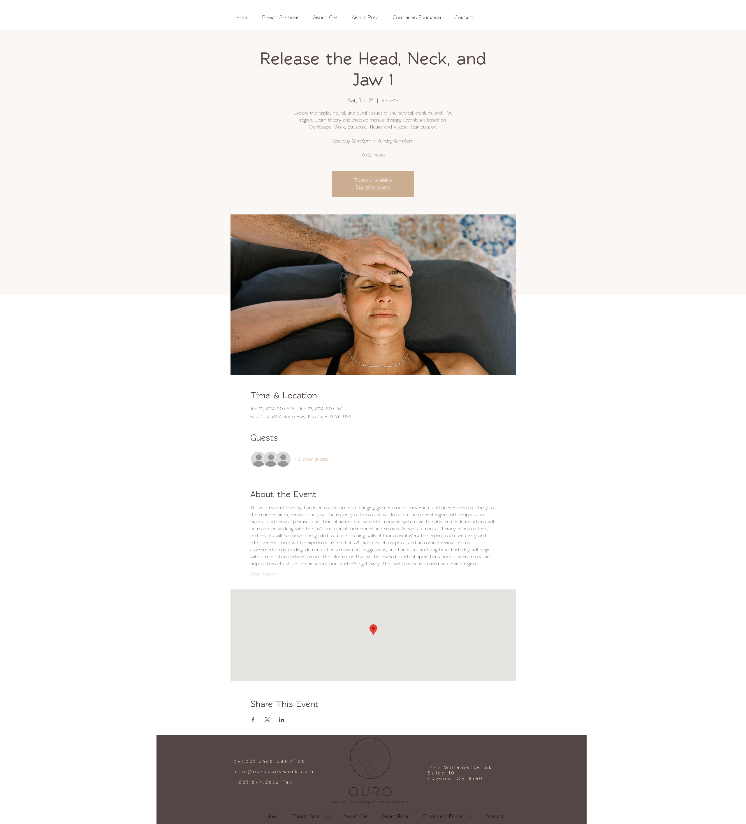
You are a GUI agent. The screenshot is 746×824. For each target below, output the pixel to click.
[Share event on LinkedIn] (281, 719)
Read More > (263, 574)
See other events (373, 187)
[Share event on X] (267, 719)
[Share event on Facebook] (253, 719)
